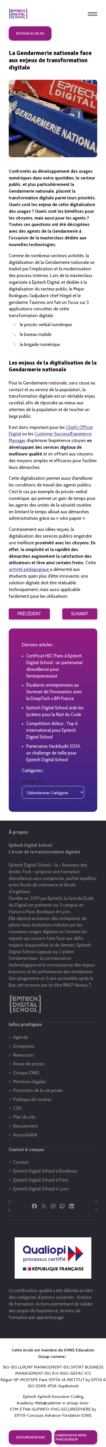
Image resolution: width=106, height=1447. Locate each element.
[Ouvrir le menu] (92, 14)
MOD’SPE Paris (33, 1379)
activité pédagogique (29, 569)
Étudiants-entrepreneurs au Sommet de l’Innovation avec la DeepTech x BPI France (54, 691)
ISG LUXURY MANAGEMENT (36, 1367)
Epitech (29, 1396)
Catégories (33, 781)
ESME (41, 1385)
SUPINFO (40, 1409)
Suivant (80, 613)
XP (16, 1379)
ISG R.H (51, 1373)
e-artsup (70, 1403)
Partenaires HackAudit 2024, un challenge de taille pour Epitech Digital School (53, 753)
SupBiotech (68, 1385)
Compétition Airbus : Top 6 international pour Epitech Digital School (52, 730)
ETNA (25, 1409)
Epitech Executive (53, 1396)
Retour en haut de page (88, 1420)
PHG (55, 1409)
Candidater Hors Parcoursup (71, 1437)
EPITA (54, 1379)
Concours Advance (43, 1415)
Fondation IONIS (77, 1415)
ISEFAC (76, 1373)
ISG (6, 1367)
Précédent (29, 613)
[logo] (18, 14)
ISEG (64, 1373)
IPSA (52, 1385)
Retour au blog (30, 33)
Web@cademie (48, 1403)
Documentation (30, 1437)
